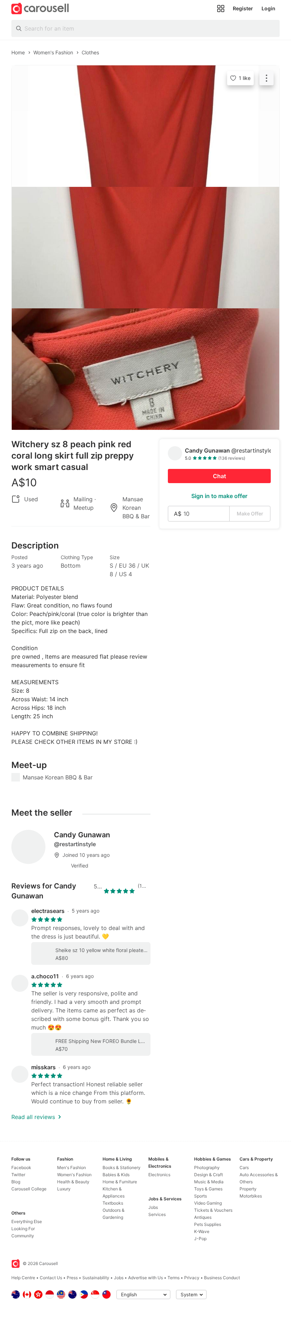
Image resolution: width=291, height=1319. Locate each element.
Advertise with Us (145, 1277)
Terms (174, 1277)
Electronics (159, 1174)
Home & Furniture (120, 1181)
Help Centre (23, 1277)
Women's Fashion (74, 1174)
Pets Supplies (207, 1224)
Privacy (191, 1277)
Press (72, 1277)
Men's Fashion (71, 1167)
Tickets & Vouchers (213, 1210)
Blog (15, 1181)
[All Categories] (221, 8)
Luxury (64, 1188)
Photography (207, 1167)
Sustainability (95, 1277)
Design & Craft (208, 1174)
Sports (200, 1196)
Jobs (153, 1207)
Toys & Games (208, 1188)
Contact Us (51, 1277)
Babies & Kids (116, 1174)
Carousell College (28, 1188)
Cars (244, 1167)
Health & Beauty (73, 1181)
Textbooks (113, 1203)
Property (248, 1188)
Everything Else (26, 1221)
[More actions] (266, 78)
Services (157, 1214)
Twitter (18, 1174)
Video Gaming (208, 1203)
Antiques (203, 1217)
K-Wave (201, 1231)
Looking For (23, 1228)
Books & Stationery (122, 1167)
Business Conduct (222, 1277)
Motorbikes (251, 1196)
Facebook (21, 1167)
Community (22, 1235)
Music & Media (209, 1181)
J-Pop (200, 1238)
